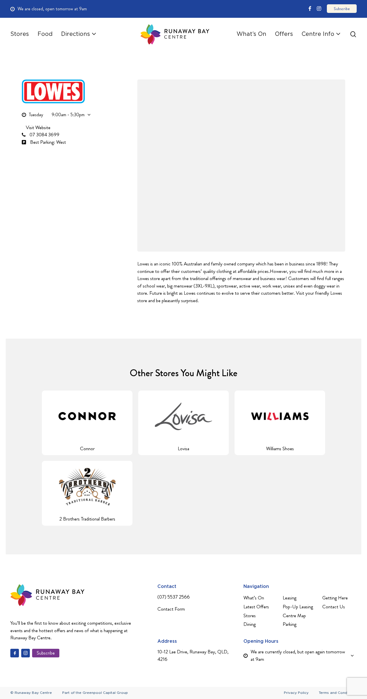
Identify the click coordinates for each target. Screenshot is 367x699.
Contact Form (171, 608)
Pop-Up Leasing (298, 606)
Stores (249, 615)
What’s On (253, 597)
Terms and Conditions (338, 692)
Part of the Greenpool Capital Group (95, 692)
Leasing (289, 597)
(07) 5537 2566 (173, 596)
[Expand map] (241, 165)
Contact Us (333, 606)
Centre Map (294, 615)
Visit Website (37, 127)
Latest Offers (256, 606)
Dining (249, 624)
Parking (289, 624)
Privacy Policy (296, 692)
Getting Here (335, 597)
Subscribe (46, 652)
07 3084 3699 (43, 134)
